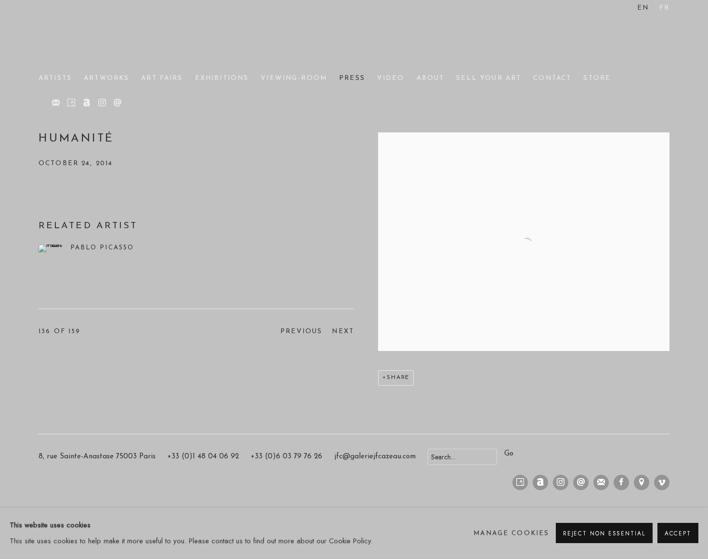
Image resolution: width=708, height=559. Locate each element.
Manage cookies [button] (511, 533)
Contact (552, 78)
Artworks (106, 78)
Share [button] (398, 377)
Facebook (621, 482)
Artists (55, 78)
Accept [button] (678, 534)
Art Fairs (162, 78)
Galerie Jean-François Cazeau (77, 37)
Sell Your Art (488, 78)
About (431, 78)
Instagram (102, 103)
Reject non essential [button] (604, 534)
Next (343, 331)
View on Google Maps (641, 482)
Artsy (71, 103)
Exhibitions (222, 78)
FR (664, 8)
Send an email (117, 103)
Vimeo (661, 482)
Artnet (86, 103)
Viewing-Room (294, 78)
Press (352, 78)
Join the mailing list (56, 103)
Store (597, 78)
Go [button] (508, 453)
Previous (301, 331)
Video (391, 78)
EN (643, 8)
